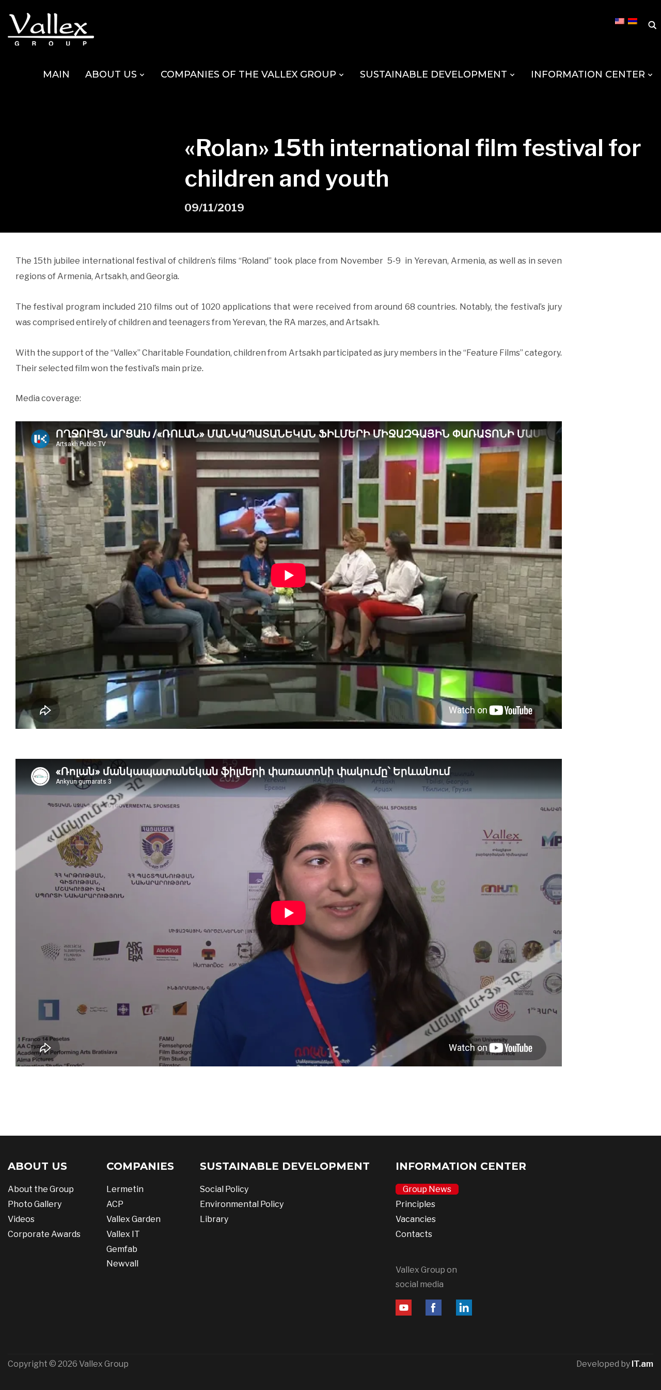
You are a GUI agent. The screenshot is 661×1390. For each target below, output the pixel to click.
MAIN (56, 74)
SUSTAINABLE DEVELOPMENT (433, 74)
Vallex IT (123, 1234)
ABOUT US (111, 74)
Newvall (122, 1264)
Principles (415, 1204)
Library (214, 1219)
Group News (427, 1189)
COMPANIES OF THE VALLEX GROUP (248, 74)
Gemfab (121, 1249)
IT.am (642, 1364)
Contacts (414, 1234)
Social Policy (224, 1189)
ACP (114, 1204)
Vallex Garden (133, 1219)
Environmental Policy (242, 1204)
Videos (21, 1219)
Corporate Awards (44, 1234)
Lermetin (125, 1189)
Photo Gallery (34, 1204)
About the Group (41, 1189)
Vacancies (416, 1219)
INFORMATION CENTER (588, 74)
